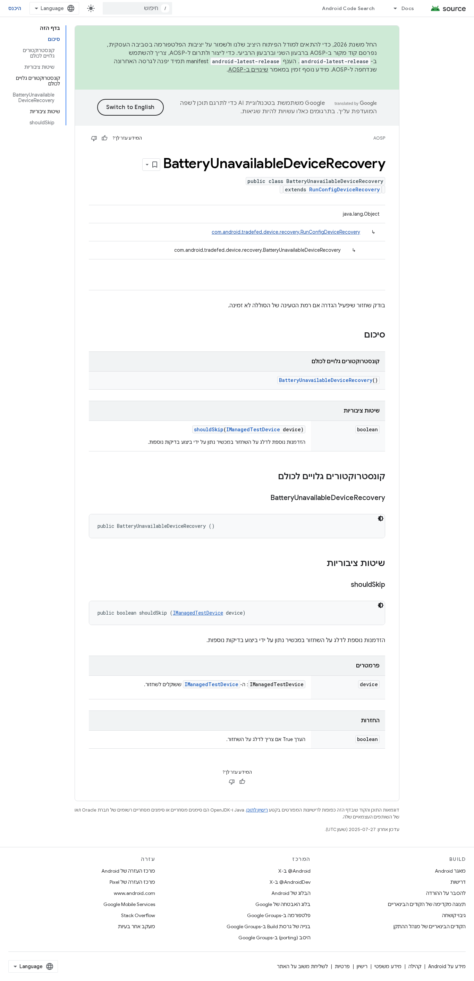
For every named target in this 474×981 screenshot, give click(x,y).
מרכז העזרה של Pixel (132, 882)
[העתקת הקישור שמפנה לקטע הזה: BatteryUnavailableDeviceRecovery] (263, 498)
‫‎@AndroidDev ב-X (290, 882)
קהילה (414, 966)
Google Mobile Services (129, 904)
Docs (407, 8)
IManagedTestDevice (253, 429)
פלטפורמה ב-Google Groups (279, 915)
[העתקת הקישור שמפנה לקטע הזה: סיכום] (357, 335)
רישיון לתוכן (257, 810)
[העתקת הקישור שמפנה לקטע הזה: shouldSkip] (344, 585)
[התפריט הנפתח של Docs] (392, 8)
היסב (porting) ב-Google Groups (274, 937)
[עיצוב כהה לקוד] (380, 518)
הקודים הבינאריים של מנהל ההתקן (429, 926)
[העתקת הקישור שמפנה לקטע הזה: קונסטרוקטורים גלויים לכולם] (271, 477)
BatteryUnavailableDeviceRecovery (325, 380)
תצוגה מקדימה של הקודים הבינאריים (427, 904)
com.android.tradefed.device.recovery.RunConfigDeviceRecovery (286, 232)
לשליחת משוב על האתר (302, 966)
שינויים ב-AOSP (248, 69)
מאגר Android (450, 871)
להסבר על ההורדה (446, 893)
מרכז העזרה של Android (128, 871)
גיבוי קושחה (454, 915)
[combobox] (137, 8)
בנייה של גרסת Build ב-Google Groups (269, 926)
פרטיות (342, 966)
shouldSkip (208, 429)
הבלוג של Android (291, 893)
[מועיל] (104, 138)
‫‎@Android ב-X (294, 871)
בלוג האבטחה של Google (283, 904)
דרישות (458, 882)
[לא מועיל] (94, 138)
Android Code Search (348, 8)
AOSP (379, 138)
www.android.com (134, 893)
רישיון (362, 966)
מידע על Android (447, 966)
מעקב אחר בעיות (136, 926)
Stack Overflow (138, 915)
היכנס (14, 8)
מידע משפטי (387, 966)
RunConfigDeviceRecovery (344, 189)
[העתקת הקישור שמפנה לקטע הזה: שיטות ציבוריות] (320, 564)
